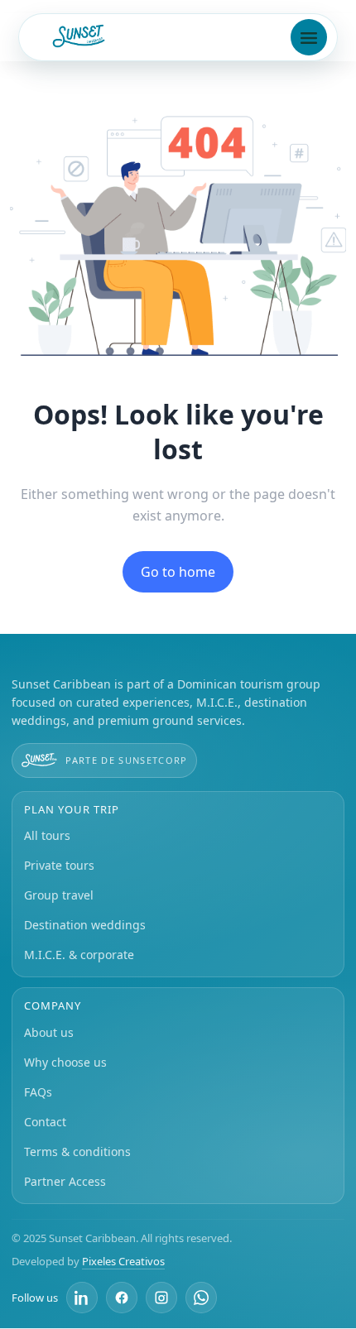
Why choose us (65, 1062)
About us (49, 1032)
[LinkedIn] (82, 1297)
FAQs (38, 1092)
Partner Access (65, 1181)
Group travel (59, 895)
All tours (47, 835)
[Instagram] (161, 1297)
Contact (45, 1122)
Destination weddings (85, 925)
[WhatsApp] (201, 1297)
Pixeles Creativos (123, 1261)
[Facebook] (121, 1297)
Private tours (59, 865)
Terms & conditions (77, 1151)
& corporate (79, 954)
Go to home (178, 572)
